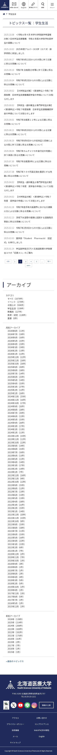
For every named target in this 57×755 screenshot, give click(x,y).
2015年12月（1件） (17, 606)
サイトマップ (15, 742)
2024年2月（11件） (17, 429)
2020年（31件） (15, 638)
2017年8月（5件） (16, 596)
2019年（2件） (15, 642)
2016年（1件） (15, 648)
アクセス (15, 718)
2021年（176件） (16, 635)
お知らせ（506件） (16, 305)
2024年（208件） (16, 625)
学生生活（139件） (16, 308)
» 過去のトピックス (15, 661)
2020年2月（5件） (16, 583)
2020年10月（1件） (17, 560)
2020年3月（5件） (16, 580)
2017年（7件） (15, 645)
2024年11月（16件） (17, 399)
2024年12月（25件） (17, 396)
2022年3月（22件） (17, 504)
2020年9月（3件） (16, 563)
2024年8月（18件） (17, 409)
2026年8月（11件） (17, 330)
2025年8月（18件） (17, 370)
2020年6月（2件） (16, 573)
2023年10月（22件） (17, 442)
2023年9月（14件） (17, 445)
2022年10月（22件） (17, 481)
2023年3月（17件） (17, 465)
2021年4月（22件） (17, 540)
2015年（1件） (15, 652)
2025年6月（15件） (17, 376)
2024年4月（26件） (17, 422)
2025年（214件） (16, 622)
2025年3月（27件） (17, 386)
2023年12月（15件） (17, 435)
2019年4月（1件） (16, 590)
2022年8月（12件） (17, 488)
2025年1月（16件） (17, 393)
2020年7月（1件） (16, 570)
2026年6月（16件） (17, 337)
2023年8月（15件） (17, 448)
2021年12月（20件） (17, 514)
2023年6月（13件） (17, 455)
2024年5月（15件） (17, 419)
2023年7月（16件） (17, 452)
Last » (28, 265)
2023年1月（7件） (16, 471)
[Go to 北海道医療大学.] (5, 14)
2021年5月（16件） (17, 537)
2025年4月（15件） (17, 383)
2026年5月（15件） (17, 340)
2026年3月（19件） (17, 347)
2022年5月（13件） (17, 498)
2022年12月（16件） (17, 475)
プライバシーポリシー (15, 724)
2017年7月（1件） (16, 599)
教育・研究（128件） (17, 315)
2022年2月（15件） (17, 508)
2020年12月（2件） (17, 554)
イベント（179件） (16, 301)
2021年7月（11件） (17, 531)
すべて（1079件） (16, 298)
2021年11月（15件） (17, 517)
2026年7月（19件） (17, 334)
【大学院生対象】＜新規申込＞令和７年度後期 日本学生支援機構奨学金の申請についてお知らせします (28, 94)
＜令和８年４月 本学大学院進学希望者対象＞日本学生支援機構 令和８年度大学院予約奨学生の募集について (28, 38)
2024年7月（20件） (17, 412)
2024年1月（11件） (17, 432)
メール (15, 736)
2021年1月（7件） (16, 550)
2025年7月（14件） (17, 373)
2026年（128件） (16, 619)
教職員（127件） (15, 311)
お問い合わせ (41, 718)
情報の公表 (46, 705)
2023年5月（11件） (17, 458)
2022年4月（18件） (17, 501)
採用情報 (15, 730)
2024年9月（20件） (17, 406)
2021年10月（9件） (17, 521)
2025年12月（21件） (17, 357)
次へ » (49, 261)
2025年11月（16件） (17, 360)
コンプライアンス (42, 724)
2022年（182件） (16, 632)
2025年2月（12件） (17, 389)
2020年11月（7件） (17, 557)
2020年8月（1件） (16, 567)
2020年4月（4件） (16, 577)
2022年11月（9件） (17, 478)
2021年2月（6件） (16, 547)
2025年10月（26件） (17, 363)
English (42, 736)
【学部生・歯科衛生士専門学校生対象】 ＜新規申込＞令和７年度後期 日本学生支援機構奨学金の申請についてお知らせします (28, 109)
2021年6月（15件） (17, 534)
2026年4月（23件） (17, 344)
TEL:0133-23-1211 (28, 696)
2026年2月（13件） (17, 350)
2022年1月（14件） (17, 511)
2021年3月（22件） (17, 544)
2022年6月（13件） (17, 494)
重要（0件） (13, 318)
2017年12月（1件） (17, 593)
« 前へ (8, 261)
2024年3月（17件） (17, 426)
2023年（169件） (16, 629)
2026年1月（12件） (17, 353)
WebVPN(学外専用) (41, 730)
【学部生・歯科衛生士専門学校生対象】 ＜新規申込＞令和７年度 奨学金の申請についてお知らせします (28, 186)
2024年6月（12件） (17, 416)
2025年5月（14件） (17, 380)
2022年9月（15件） (17, 485)
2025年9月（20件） (17, 367)
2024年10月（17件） (17, 403)
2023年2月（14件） (17, 468)
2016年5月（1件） (16, 603)
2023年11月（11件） (17, 439)
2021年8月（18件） (17, 527)
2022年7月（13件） (17, 491)
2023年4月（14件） (17, 462)
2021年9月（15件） (17, 524)
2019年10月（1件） (17, 586)
